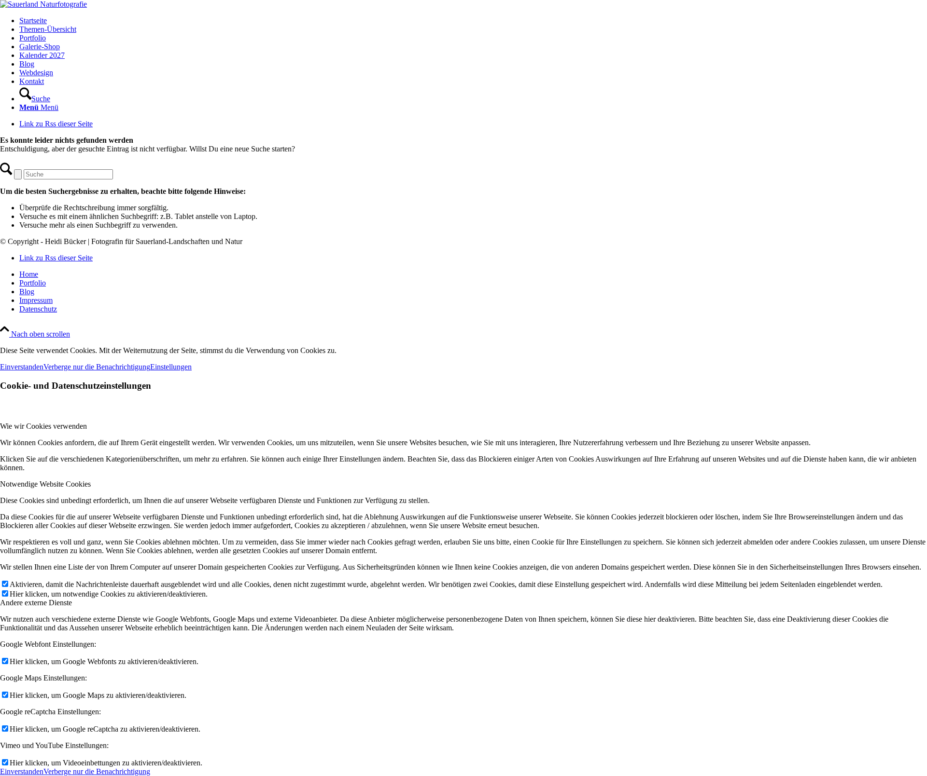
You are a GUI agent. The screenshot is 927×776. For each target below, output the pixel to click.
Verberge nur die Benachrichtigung (96, 367)
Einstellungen (171, 367)
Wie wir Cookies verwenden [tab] (43, 426)
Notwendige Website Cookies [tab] (45, 484)
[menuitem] (473, 20)
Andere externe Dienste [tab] (36, 603)
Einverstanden (21, 367)
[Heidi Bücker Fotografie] (43, 4)
